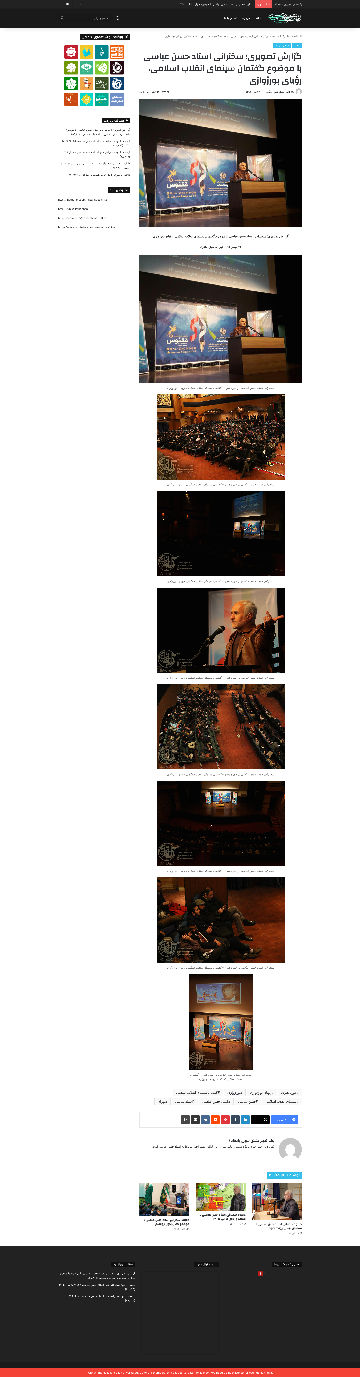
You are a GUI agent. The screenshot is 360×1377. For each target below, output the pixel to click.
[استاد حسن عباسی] (285, 18)
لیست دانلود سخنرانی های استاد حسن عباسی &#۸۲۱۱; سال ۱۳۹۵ (97, 1284)
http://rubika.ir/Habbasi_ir (74, 208)
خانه (258, 18)
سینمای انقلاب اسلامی (281, 1101)
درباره (246, 18)
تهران (161, 1101)
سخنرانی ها (282, 45)
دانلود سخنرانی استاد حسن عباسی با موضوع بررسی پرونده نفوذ (279, 1226)
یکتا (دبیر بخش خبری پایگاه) (279, 91)
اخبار (288, 36)
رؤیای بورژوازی (260, 1092)
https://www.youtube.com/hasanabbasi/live (86, 227)
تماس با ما (230, 18)
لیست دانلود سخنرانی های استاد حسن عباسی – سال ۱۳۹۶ (96, 152)
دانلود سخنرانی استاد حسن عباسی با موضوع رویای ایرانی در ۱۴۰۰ (223, 1217)
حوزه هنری (288, 1092)
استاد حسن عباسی (215, 1101)
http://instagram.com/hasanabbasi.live (83, 199)
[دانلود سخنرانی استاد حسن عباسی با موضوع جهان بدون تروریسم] (164, 1199)
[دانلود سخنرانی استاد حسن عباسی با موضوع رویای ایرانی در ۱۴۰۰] (221, 1197)
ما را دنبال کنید (206, 1264)
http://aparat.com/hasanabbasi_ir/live (82, 218)
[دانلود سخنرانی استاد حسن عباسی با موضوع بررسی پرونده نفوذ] (277, 1201)
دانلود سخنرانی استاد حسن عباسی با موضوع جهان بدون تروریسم (166, 1222)
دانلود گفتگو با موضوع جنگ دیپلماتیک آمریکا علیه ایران (221, 4)
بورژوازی (234, 1092)
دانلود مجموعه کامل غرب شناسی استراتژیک (104, 174)
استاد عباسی (183, 1101)
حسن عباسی (247, 1101)
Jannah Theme (96, 1372)
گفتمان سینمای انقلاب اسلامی (197, 1092)
